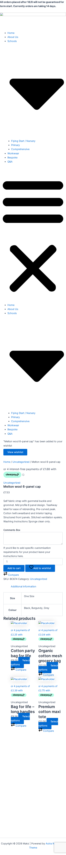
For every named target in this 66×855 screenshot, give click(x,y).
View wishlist (15, 452)
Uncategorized (21, 461)
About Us (12, 37)
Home (10, 32)
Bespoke (12, 157)
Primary (15, 145)
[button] (33, 235)
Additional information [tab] (23, 586)
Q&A (10, 161)
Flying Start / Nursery (23, 141)
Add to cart (13, 568)
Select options (20, 662)
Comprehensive (20, 149)
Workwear (13, 153)
